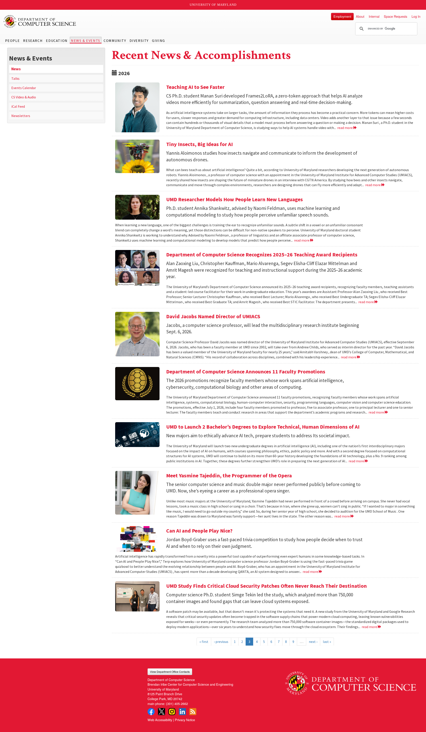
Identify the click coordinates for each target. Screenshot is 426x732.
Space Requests (395, 16)
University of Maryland (213, 4)
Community (115, 40)
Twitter (161, 711)
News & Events (85, 40)
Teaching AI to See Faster (195, 87)
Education (56, 40)
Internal (374, 16)
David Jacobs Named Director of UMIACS (213, 316)
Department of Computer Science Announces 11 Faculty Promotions (245, 371)
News (16, 68)
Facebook (151, 711)
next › (313, 641)
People (12, 40)
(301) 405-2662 (177, 703)
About (360, 16)
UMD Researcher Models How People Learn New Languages (234, 199)
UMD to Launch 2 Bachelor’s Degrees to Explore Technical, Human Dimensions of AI (262, 426)
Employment (342, 16)
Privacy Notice (185, 719)
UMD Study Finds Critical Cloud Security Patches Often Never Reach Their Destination (266, 585)
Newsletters (20, 115)
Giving (158, 40)
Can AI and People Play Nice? (199, 530)
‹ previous (221, 641)
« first (203, 641)
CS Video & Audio (23, 97)
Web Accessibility (160, 719)
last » (327, 641)
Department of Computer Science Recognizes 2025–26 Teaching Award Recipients (261, 254)
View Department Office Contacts (170, 671)
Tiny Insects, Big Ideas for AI (199, 144)
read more (345, 127)
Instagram (172, 711)
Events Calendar (23, 88)
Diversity (139, 40)
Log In (416, 16)
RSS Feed (192, 711)
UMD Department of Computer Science (40, 21)
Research (33, 40)
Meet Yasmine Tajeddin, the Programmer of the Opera (229, 475)
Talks (15, 78)
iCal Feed (18, 106)
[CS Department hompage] (350, 681)
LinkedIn (182, 711)
